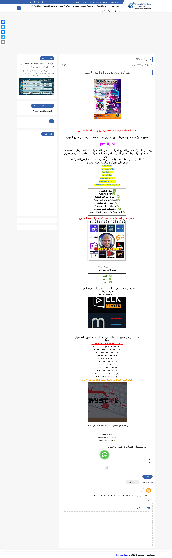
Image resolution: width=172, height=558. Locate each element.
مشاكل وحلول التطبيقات (111, 11)
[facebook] (38, 2)
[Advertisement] (86, 34)
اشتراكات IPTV (90, 2)
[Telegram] (22, 2)
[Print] (3, 42)
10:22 (142, 491)
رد (148, 499)
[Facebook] (3, 21)
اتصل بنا (105, 2)
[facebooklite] (18, 2)
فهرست (99, 2)
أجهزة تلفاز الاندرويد (51, 6)
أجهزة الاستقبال (102, 6)
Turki (142, 489)
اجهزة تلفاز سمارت (87, 6)
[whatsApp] (26, 2)
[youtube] (30, 2)
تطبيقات (76, 6)
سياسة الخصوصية (115, 2)
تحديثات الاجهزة (65, 6)
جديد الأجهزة (115, 6)
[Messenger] (3, 31)
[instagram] (34, 2)
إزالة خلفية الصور (78, 2)
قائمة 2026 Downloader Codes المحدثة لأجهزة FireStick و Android (37, 65)
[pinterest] (42, 2)
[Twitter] (3, 26)
